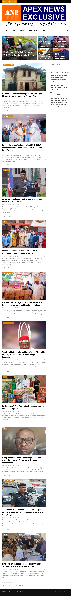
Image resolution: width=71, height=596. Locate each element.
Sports (45, 30)
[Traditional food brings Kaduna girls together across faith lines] (20, 48)
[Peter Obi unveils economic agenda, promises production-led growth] (24, 182)
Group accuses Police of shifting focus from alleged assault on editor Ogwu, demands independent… (22, 460)
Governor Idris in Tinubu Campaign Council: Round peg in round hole (61, 46)
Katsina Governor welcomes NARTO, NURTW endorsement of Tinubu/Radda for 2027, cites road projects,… (22, 147)
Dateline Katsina (8, 116)
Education (22, 30)
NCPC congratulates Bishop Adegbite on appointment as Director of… (60, 58)
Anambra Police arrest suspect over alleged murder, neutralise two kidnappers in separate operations (22, 512)
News (13, 30)
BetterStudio (66, 591)
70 (16, 585)
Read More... (7, 110)
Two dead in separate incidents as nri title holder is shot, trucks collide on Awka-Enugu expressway (24, 354)
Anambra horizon (8, 64)
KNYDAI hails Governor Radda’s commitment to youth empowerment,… (45, 46)
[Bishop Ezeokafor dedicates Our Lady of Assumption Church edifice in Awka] (24, 234)
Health (5, 534)
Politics (57, 37)
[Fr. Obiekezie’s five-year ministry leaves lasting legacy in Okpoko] (24, 389)
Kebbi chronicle (34, 30)
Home (6, 30)
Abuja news (42, 49)
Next (20, 585)
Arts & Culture (8, 37)
